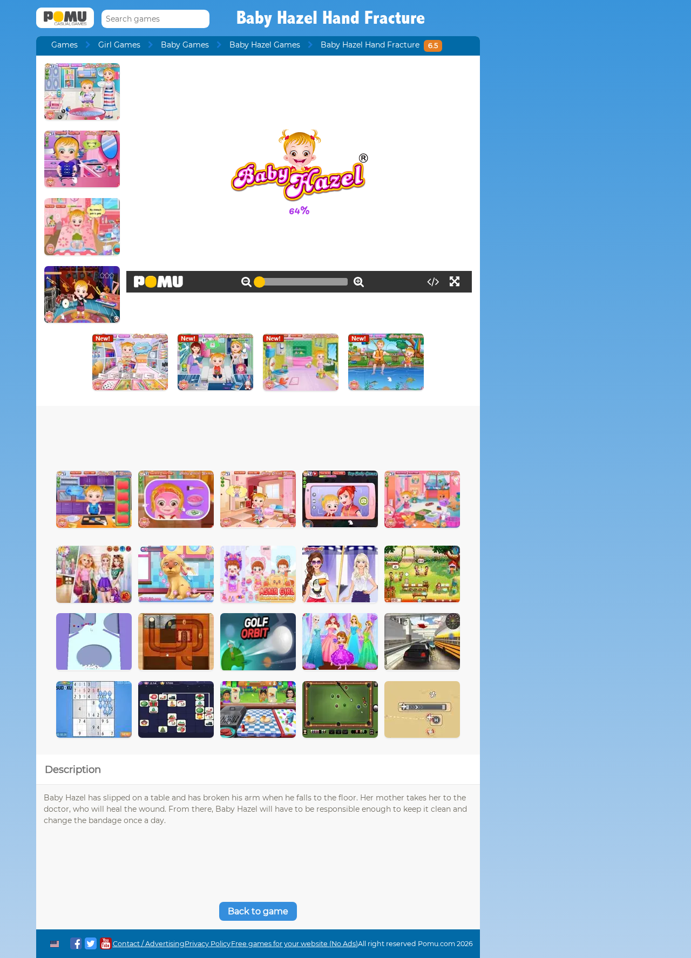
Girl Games (119, 45)
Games (64, 45)
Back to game (258, 911)
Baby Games (185, 45)
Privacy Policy (208, 944)
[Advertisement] (258, 435)
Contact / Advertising (149, 944)
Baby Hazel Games (264, 45)
